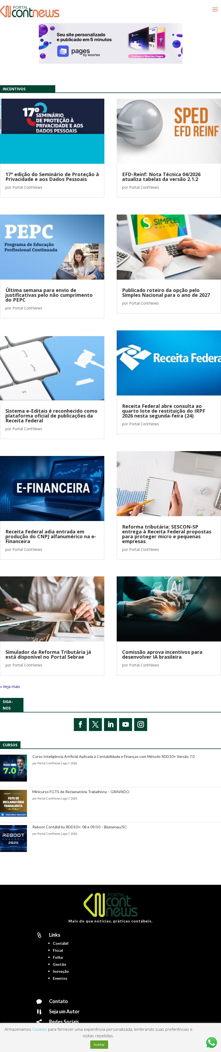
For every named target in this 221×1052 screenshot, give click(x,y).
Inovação (61, 971)
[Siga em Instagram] (140, 724)
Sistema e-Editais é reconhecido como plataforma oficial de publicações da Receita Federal (51, 416)
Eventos (60, 978)
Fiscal (58, 950)
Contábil (60, 943)
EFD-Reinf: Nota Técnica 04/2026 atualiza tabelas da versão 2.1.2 (161, 176)
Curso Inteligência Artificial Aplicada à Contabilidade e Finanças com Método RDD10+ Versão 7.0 (113, 756)
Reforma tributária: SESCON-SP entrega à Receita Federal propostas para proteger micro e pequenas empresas (166, 533)
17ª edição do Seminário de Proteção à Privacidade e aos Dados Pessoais (52, 176)
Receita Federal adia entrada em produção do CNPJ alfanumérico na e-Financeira (50, 536)
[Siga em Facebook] (80, 724)
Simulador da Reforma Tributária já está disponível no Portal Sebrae (48, 654)
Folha (58, 957)
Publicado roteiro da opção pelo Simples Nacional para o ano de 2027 (166, 292)
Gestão (59, 964)
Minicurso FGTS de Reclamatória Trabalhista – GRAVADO (80, 791)
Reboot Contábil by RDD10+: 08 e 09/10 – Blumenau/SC (79, 827)
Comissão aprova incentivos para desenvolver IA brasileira (162, 654)
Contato (58, 1001)
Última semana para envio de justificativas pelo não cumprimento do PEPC (49, 295)
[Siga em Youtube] (125, 724)
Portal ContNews (27, 187)
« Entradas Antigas (16, 686)
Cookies (39, 1029)
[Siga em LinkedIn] (110, 724)
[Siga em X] (95, 724)
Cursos (10, 744)
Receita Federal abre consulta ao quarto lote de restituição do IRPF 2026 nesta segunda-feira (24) (163, 411)
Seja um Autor (64, 1011)
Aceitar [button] (99, 1044)
